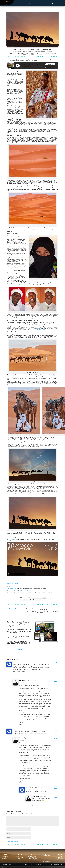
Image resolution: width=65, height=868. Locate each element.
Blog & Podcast (5, 856)
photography (45, 53)
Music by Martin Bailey (12, 583)
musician (33, 53)
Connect (47, 2)
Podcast (31, 51)
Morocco (28, 53)
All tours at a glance (46, 857)
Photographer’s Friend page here (39, 329)
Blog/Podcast (28, 2)
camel (15, 53)
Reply (55, 663)
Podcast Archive (5, 857)
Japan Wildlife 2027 (46, 861)
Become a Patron (14, 609)
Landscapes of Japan (19, 857)
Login (35, 3)
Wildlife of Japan (19, 856)
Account (49, 3)
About (53, 2)
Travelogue (36, 51)
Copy (45, 597)
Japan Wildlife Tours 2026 (46, 859)
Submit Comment (13, 841)
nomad (39, 53)
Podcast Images (5, 858)
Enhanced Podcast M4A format (27, 593)
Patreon (41, 2)
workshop (39, 54)
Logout (39, 3)
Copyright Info (60, 858)
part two (9, 78)
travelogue (33, 54)
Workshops (42, 51)
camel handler (21, 53)
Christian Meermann (18, 662)
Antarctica (19, 859)
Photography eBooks (32, 859)
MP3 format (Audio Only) (25, 590)
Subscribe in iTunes (11, 588)
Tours (27, 3)
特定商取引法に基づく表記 (6, 864)
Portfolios (36, 2)
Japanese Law (59, 859)
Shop (30, 3)
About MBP (60, 856)
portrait (51, 53)
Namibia (18, 858)
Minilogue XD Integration (32, 858)
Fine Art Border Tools (32, 857)
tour (28, 54)
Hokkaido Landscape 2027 (46, 860)
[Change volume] (30, 67)
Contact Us (60, 857)
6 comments (49, 51)
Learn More (18, 649)
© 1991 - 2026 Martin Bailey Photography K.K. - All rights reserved (32, 864)
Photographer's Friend (32, 856)
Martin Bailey (18, 51)
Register (44, 3)
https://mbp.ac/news (38, 581)
